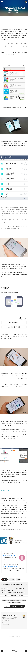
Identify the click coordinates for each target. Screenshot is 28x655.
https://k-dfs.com (7, 553)
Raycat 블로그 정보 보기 (26, 2)
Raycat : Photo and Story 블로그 (2, 651)
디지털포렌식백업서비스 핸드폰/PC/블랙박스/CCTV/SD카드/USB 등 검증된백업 (9, 558)
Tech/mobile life (18, 12)
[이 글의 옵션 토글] (6, 579)
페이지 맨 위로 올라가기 (26, 651)
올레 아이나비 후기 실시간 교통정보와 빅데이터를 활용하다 (14, 592)
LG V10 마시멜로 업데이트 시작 (8, 590)
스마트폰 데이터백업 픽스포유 (10, 566)
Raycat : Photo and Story (9, 615)
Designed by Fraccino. (14, 651)
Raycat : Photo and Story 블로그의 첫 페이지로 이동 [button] (14, 2)
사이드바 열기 (2, 2)
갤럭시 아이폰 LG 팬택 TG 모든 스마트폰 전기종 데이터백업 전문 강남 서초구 (13, 569)
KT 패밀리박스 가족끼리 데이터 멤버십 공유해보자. (12, 588)
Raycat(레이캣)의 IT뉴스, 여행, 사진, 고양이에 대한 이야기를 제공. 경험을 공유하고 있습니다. (9, 619)
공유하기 (14, 606)
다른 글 (21, 606)
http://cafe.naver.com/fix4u (9, 564)
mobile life (9, 584)
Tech (3, 584)
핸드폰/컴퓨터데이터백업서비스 (9, 556)
